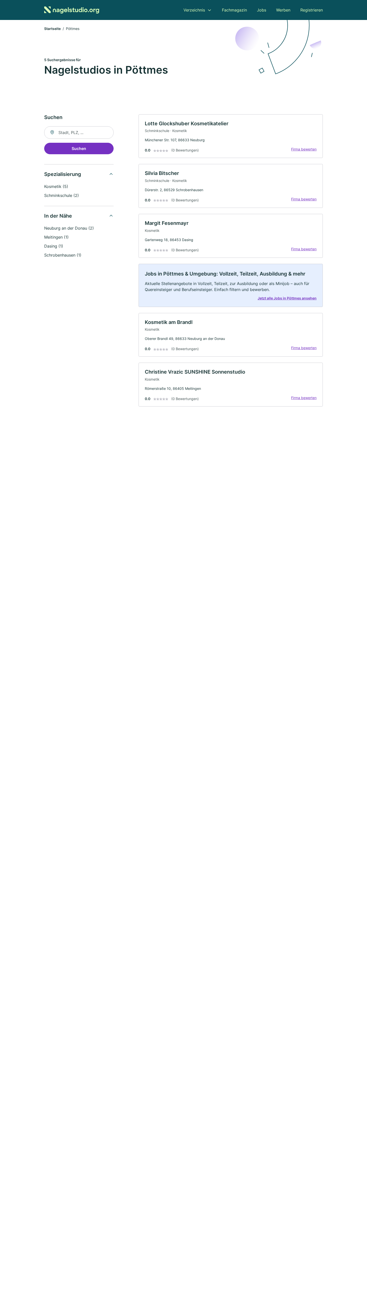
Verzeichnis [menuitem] (194, 9)
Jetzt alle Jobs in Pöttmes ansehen (287, 298)
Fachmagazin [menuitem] (234, 9)
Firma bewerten (304, 149)
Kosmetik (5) (56, 186)
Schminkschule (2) (61, 195)
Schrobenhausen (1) (62, 255)
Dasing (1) (53, 246)
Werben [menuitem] (283, 9)
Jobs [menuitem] (261, 9)
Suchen (79, 148)
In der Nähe (58, 216)
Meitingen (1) (56, 237)
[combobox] (79, 132)
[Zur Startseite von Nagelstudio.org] (71, 9)
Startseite (52, 28)
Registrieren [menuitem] (311, 9)
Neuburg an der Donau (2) (69, 228)
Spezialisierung (62, 174)
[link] (231, 136)
